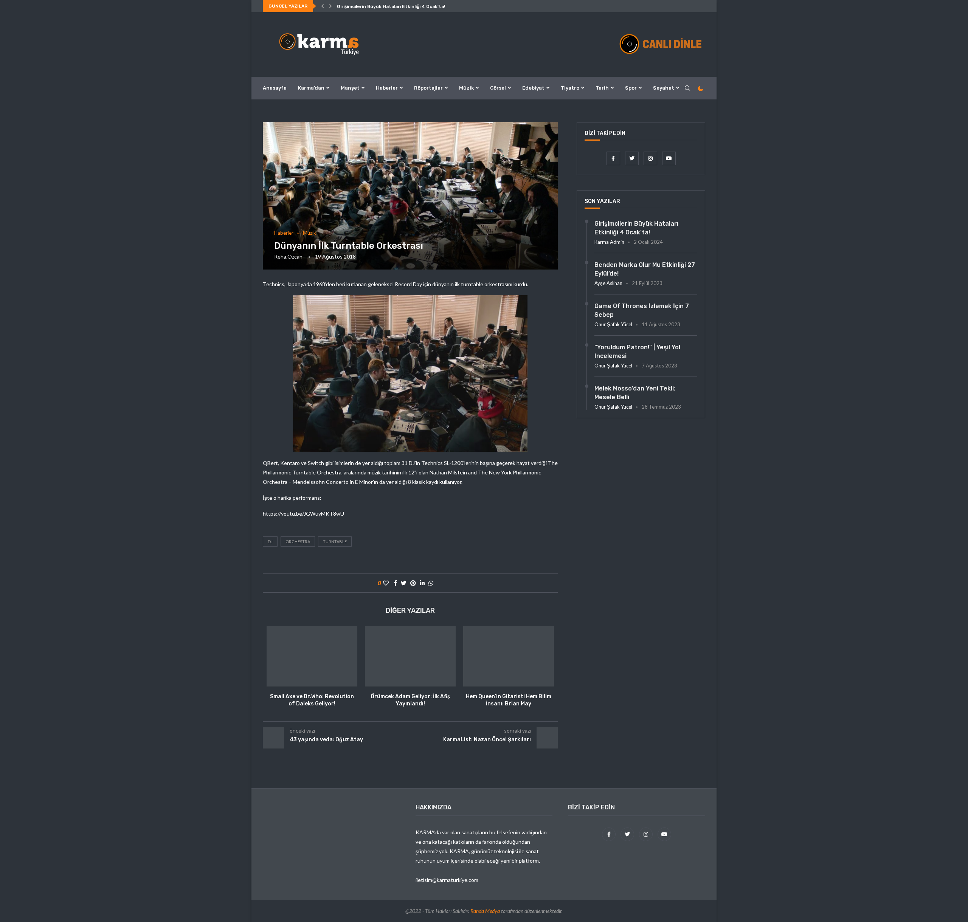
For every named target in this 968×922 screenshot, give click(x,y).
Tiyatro (570, 88)
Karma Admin (609, 242)
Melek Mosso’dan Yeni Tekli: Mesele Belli (634, 392)
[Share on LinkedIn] (422, 583)
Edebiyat (533, 88)
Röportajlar (428, 88)
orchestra (297, 541)
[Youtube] (669, 158)
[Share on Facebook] (395, 583)
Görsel (498, 88)
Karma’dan (311, 88)
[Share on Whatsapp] (430, 583)
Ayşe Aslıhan (608, 283)
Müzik (466, 88)
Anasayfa (275, 88)
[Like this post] (386, 583)
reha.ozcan (288, 256)
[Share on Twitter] (403, 583)
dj (270, 541)
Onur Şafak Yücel (613, 324)
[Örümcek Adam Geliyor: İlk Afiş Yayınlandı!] (410, 656)
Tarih (602, 88)
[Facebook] (614, 158)
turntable (335, 541)
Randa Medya (485, 911)
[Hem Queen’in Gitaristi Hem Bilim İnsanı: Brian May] (508, 656)
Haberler (387, 88)
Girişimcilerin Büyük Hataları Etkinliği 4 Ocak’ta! (391, 6)
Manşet (350, 88)
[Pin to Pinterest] (413, 583)
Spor (631, 88)
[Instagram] (651, 158)
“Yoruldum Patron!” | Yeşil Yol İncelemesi (637, 351)
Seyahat (663, 88)
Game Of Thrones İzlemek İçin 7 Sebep (641, 310)
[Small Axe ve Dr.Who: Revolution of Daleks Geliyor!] (312, 656)
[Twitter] (632, 158)
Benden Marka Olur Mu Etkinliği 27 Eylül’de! (644, 269)
